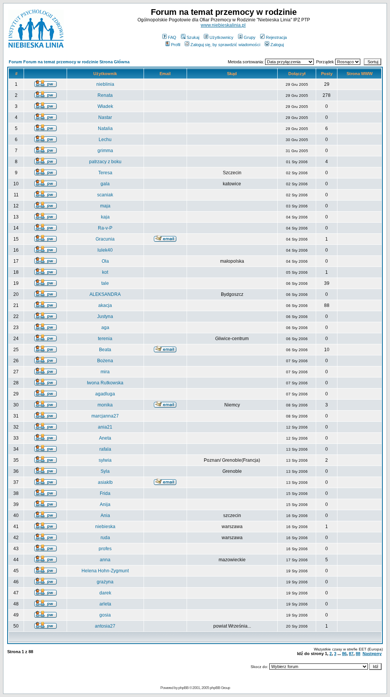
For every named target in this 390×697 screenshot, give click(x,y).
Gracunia (105, 239)
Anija (105, 504)
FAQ (172, 37)
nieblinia (105, 84)
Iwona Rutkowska (105, 382)
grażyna (105, 582)
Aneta (105, 438)
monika (105, 405)
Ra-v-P (105, 228)
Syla (105, 471)
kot (105, 272)
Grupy (250, 37)
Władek (105, 106)
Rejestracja (276, 37)
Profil (175, 44)
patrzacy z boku (105, 161)
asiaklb (105, 482)
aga (105, 327)
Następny (372, 653)
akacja (105, 305)
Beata (105, 349)
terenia (105, 338)
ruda (105, 537)
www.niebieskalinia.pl (223, 25)
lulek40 (105, 250)
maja (105, 206)
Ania (105, 515)
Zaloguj (277, 44)
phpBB (183, 688)
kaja (105, 217)
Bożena (105, 360)
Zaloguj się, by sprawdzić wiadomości (225, 44)
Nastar (105, 117)
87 (351, 653)
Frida (105, 493)
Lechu (105, 139)
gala (105, 183)
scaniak (105, 195)
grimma (105, 150)
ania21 (105, 427)
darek (105, 593)
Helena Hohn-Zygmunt (105, 570)
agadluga (105, 394)
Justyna (105, 316)
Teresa (105, 172)
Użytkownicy (221, 37)
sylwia (105, 460)
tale (105, 283)
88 (358, 653)
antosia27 (105, 626)
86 (344, 653)
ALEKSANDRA (105, 294)
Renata (105, 95)
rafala (105, 449)
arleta (105, 604)
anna (105, 559)
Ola (105, 261)
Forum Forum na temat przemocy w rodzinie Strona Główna (69, 61)
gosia (105, 615)
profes (105, 548)
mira (105, 371)
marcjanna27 (105, 416)
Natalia (105, 128)
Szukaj (193, 37)
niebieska (105, 526)
